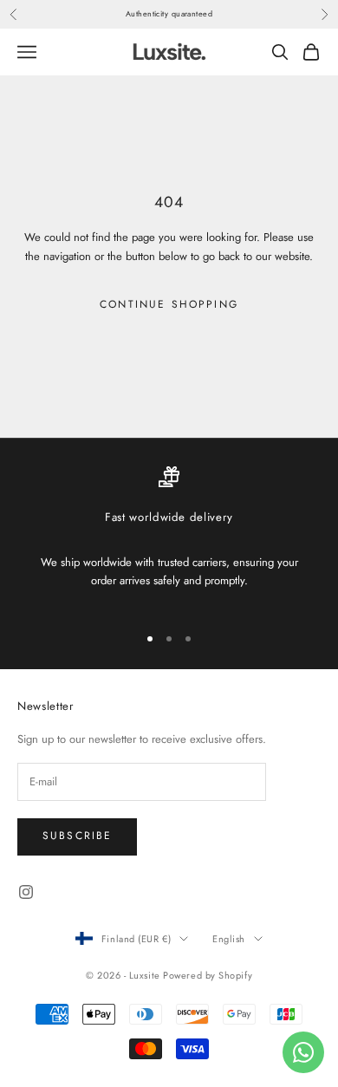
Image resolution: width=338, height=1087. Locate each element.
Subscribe (77, 835)
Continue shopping (169, 304)
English (228, 939)
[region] (169, 537)
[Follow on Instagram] (26, 892)
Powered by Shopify (207, 975)
